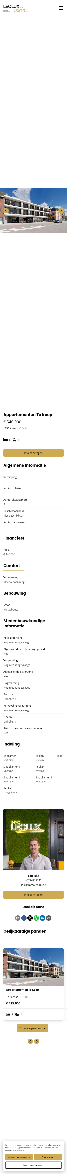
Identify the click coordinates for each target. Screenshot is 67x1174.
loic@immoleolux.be (33, 885)
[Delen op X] (30, 918)
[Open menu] (61, 8)
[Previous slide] (30, 1041)
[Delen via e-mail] (17, 918)
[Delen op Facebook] (24, 918)
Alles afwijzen (48, 1156)
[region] (33, 210)
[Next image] (61, 210)
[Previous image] (6, 210)
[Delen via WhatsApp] (36, 918)
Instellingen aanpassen (33, 1165)
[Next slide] (36, 1041)
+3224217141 (33, 880)
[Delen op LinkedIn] (42, 918)
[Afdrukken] (48, 918)
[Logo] (16, 8)
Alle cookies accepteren (19, 1156)
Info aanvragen (33, 453)
